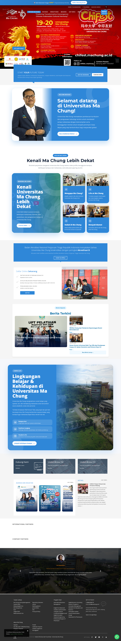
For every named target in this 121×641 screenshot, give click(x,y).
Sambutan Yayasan (37, 626)
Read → (20, 343)
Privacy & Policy (36, 611)
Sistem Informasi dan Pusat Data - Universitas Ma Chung (49, 637)
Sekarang (104, 12)
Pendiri (34, 625)
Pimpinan (16, 630)
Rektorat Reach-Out (18, 613)
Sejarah (16, 625)
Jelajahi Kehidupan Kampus (24, 443)
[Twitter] (95, 637)
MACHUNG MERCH (95, 7)
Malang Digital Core (18, 606)
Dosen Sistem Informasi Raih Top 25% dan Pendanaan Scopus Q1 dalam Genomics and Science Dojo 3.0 (87, 346)
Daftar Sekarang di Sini (78, 2)
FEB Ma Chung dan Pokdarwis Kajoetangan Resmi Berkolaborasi (86, 329)
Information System (73, 611)
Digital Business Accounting (75, 602)
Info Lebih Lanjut (19, 46)
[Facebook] (92, 637)
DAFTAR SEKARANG (83, 75)
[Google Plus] (102, 637)
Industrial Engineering (59, 617)
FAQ (33, 609)
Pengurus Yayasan (18, 628)
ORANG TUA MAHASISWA (74, 7)
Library (34, 604)
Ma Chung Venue (18, 608)
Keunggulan (35, 630)
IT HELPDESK (86, 7)
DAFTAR (27, 293)
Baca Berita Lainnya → (88, 352)
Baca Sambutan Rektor (68, 134)
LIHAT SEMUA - (70, 482)
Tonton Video (24, 225)
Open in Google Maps (91, 615)
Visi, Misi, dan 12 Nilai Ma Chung (21, 626)
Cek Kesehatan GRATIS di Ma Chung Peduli (49, 503)
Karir (15, 609)
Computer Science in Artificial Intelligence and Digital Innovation (60, 613)
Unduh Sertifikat (60, 258)
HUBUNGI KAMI (98, 74)
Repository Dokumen (37, 602)
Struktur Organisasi (37, 628)
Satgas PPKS (17, 611)
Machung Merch (36, 606)
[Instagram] (99, 637)
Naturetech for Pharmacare (75, 617)
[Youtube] (106, 637)
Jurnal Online (35, 608)
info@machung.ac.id (94, 604)
